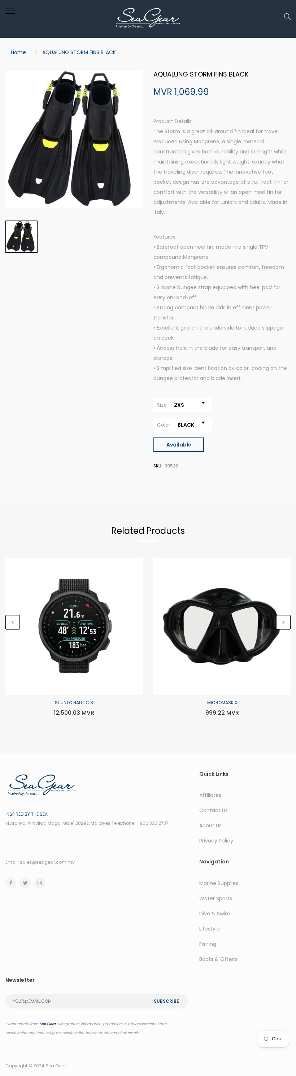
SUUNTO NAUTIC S (74, 703)
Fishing (207, 944)
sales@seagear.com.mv (47, 862)
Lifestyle (209, 928)
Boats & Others (218, 959)
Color (163, 424)
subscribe (166, 1001)
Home (18, 52)
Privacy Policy (216, 840)
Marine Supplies (218, 883)
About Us (210, 825)
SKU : (158, 466)
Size (162, 405)
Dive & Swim (214, 913)
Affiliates (210, 795)
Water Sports (215, 898)
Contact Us (213, 810)
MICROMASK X (222, 703)
